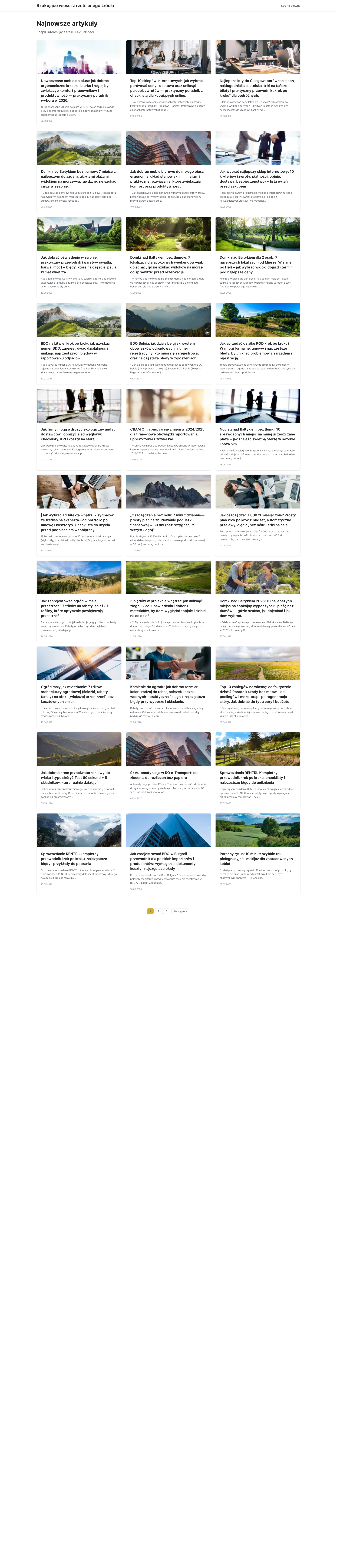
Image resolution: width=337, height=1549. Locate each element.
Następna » (180, 911)
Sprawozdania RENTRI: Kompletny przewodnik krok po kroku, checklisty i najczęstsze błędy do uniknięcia (252, 778)
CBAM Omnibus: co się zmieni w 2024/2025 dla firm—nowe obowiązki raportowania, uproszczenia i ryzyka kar (167, 434)
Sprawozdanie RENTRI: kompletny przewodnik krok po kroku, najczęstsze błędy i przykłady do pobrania (74, 859)
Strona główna (290, 5)
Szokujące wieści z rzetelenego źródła (75, 5)
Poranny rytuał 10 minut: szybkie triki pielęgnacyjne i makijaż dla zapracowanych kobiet (256, 859)
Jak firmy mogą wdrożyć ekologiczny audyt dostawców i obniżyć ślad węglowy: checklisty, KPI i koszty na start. (78, 434)
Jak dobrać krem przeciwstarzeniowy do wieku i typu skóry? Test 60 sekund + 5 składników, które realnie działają (75, 778)
